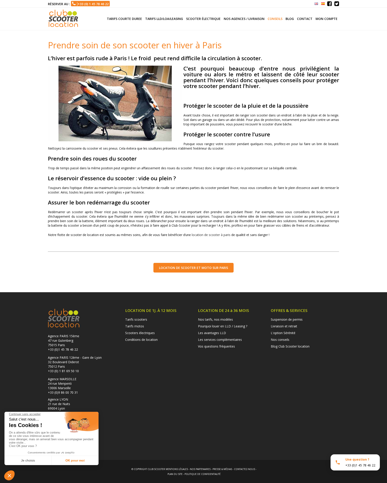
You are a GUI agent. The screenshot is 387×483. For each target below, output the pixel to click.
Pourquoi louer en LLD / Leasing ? (222, 326)
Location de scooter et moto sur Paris (193, 268)
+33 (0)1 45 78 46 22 (63, 349)
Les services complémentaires (220, 339)
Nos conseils (280, 339)
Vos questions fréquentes (216, 346)
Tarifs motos (134, 326)
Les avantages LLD (212, 333)
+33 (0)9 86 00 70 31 (63, 392)
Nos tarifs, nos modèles (215, 319)
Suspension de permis (287, 319)
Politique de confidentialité (203, 474)
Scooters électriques (140, 333)
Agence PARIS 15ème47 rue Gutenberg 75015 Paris (63, 340)
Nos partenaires (200, 469)
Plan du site (175, 474)
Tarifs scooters (136, 319)
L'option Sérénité (283, 333)
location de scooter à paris (211, 235)
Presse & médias (222, 469)
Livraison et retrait (284, 326)
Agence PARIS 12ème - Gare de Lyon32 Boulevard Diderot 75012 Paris (75, 362)
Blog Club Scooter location (290, 346)
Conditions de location (141, 339)
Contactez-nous (244, 469)
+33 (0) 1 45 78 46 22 (92, 4)
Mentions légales (177, 469)
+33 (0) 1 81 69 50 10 (63, 371)
